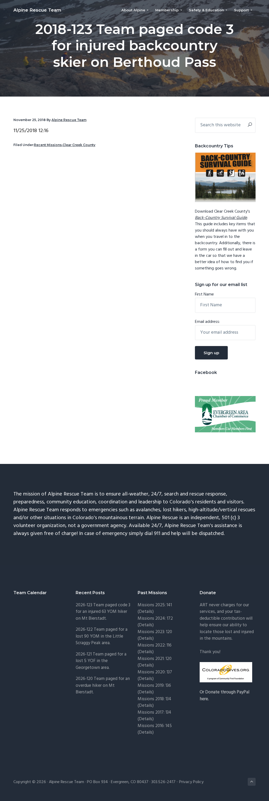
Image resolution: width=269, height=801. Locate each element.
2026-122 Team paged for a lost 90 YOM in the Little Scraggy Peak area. (101, 636)
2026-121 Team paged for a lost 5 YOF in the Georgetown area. (101, 661)
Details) (146, 611)
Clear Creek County (79, 145)
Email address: (207, 321)
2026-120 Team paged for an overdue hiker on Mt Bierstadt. (103, 685)
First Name (204, 294)
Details (145, 678)
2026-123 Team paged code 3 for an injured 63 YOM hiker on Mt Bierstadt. (103, 612)
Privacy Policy (191, 782)
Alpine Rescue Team (37, 10)
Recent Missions (48, 145)
